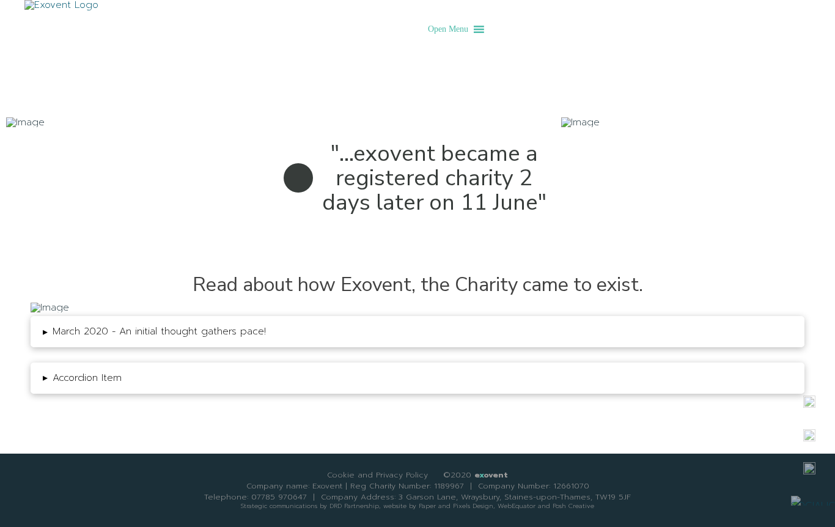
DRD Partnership (354, 505)
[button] (448, 29)
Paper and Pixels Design (456, 505)
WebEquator (516, 505)
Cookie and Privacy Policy (377, 475)
